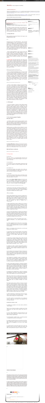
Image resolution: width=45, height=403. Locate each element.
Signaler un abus (22, 402)
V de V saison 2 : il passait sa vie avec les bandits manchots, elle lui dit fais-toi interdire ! (33, 62)
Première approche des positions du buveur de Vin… (33, 58)
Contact (29, 25)
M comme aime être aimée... (31, 66)
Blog (28, 22)
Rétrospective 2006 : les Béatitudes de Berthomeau (33, 70)
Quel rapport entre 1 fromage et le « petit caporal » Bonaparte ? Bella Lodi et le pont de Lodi (16, 23)
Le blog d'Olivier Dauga (30, 89)
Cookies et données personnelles (29, 402)
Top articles (16, 402)
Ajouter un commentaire (12, 399)
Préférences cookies (36, 402)
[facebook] (23, 0)
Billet (17, 393)
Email (29, 84)
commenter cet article (9, 394)
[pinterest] (25, 0)
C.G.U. (25, 402)
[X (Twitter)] (24, 0)
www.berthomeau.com (24, 15)
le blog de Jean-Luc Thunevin (31, 90)
